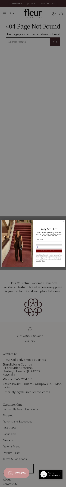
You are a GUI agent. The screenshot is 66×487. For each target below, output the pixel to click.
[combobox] (38, 247)
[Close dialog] (63, 221)
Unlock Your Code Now (48, 251)
